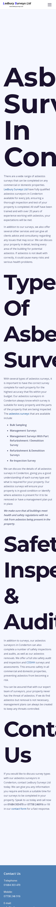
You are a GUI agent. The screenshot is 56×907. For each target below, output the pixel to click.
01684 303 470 (12, 885)
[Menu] (50, 5)
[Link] (17, 5)
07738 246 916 (12, 896)
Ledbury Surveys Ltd (16, 189)
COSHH (30, 662)
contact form (18, 808)
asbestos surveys (19, 413)
